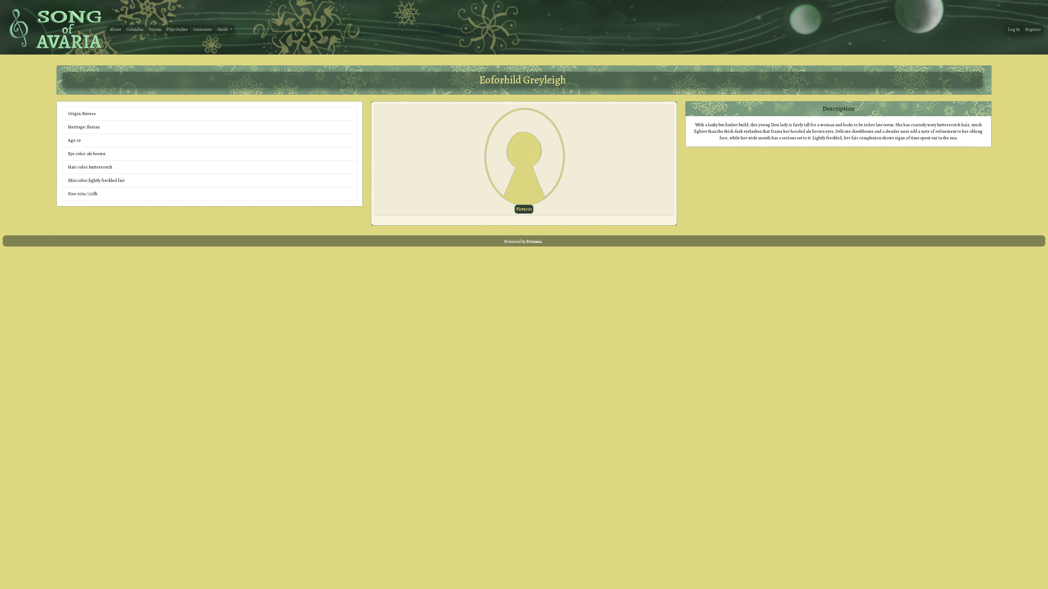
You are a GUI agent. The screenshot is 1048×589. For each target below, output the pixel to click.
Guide (223, 29)
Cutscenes (202, 29)
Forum (155, 29)
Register (1033, 29)
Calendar (135, 29)
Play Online (177, 29)
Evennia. (534, 242)
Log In (1014, 29)
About (115, 29)
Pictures (524, 209)
